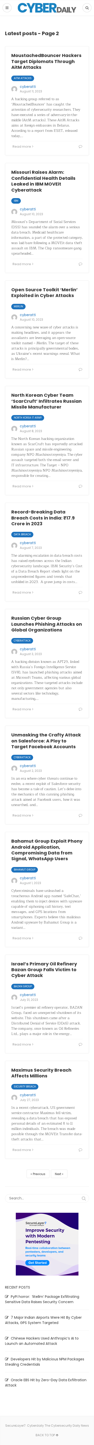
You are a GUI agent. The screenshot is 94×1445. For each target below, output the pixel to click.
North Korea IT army (28, 418)
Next (58, 1174)
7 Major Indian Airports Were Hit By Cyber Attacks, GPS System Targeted (43, 1320)
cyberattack (22, 641)
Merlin (18, 306)
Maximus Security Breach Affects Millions (41, 1073)
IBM (16, 201)
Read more (22, 146)
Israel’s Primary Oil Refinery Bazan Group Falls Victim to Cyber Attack (44, 970)
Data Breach (22, 534)
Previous (39, 1174)
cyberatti (28, 86)
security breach (25, 1086)
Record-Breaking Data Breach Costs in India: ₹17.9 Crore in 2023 (43, 518)
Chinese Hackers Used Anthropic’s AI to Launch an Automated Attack (42, 1341)
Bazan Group (23, 986)
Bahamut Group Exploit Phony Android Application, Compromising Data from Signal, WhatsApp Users (46, 850)
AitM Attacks (23, 78)
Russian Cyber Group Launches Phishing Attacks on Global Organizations (46, 624)
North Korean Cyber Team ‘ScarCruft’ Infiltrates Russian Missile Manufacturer (46, 401)
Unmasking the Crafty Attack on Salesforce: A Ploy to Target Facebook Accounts (46, 741)
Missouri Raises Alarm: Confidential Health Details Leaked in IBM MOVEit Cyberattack (43, 181)
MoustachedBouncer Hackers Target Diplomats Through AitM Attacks (46, 61)
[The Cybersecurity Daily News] (47, 7)
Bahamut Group (24, 870)
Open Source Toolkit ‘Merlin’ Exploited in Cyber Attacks (44, 292)
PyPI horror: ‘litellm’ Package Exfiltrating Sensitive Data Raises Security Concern (42, 1299)
